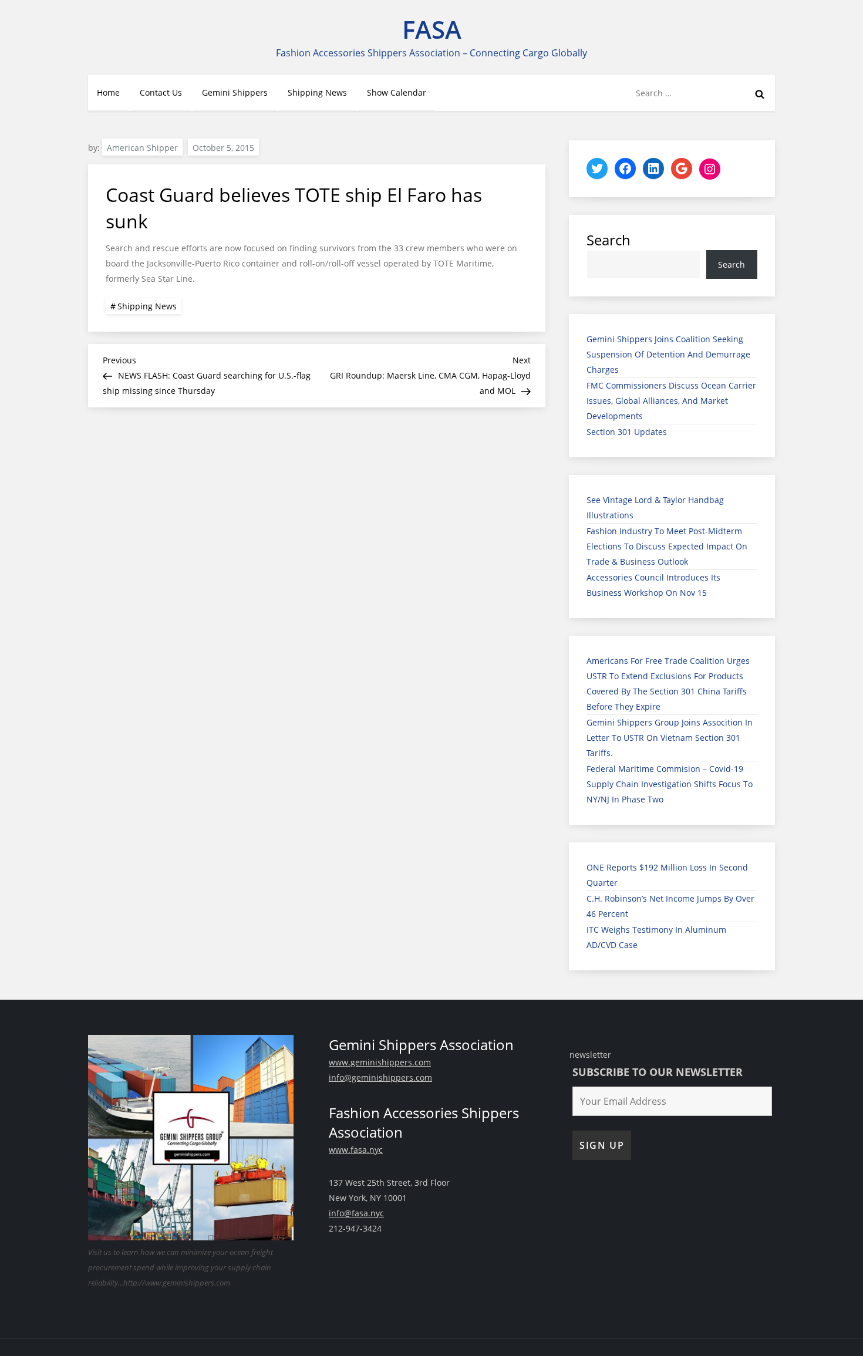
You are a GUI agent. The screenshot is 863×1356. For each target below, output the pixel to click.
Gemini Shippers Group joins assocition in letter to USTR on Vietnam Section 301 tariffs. (669, 737)
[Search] (759, 93)
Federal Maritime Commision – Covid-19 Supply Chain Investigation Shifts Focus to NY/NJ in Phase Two (669, 784)
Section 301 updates (626, 431)
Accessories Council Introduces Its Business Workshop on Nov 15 (653, 585)
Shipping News (317, 92)
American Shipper (142, 147)
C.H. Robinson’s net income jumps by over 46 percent (670, 906)
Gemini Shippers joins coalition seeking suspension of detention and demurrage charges (668, 354)
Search (608, 239)
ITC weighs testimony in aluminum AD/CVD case (656, 937)
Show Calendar (396, 92)
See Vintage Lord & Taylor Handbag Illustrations (655, 507)
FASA (431, 29)
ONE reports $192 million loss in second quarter (667, 875)
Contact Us (161, 92)
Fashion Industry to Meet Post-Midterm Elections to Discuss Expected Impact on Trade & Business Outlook (666, 546)
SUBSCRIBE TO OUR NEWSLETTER (657, 1072)
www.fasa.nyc (356, 1149)
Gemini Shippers (235, 92)
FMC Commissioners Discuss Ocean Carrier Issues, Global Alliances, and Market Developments (671, 400)
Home (108, 92)
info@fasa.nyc (356, 1213)
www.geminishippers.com (380, 1062)
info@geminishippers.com (380, 1077)
